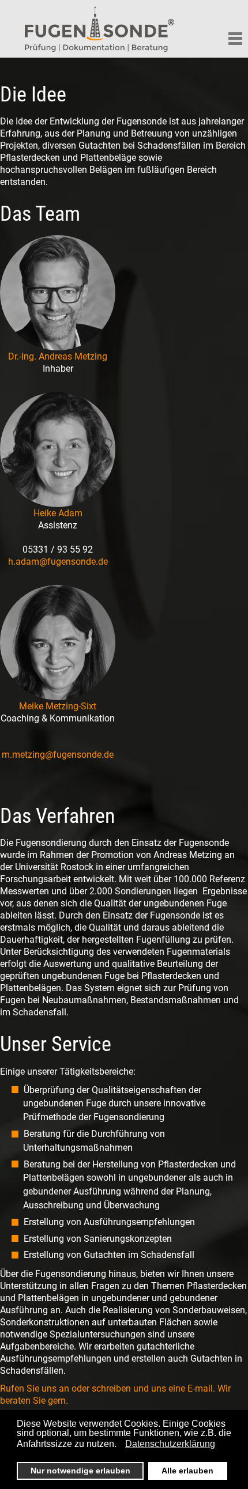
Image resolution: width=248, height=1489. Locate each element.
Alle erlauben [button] (187, 1470)
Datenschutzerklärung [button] (170, 1444)
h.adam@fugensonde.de (58, 561)
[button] (120, 1445)
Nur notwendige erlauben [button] (80, 1470)
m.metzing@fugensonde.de (58, 754)
